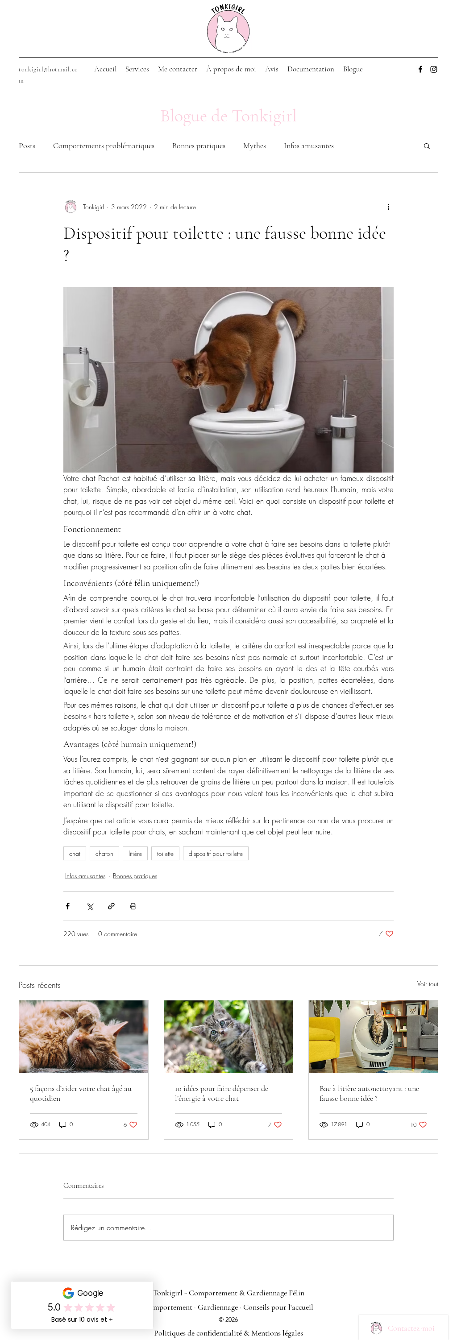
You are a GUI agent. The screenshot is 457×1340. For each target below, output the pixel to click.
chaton (104, 853)
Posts (27, 145)
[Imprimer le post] (133, 906)
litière (135, 853)
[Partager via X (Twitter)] (89, 906)
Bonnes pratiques (198, 145)
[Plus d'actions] (388, 206)
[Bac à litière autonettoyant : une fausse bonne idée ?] (373, 1036)
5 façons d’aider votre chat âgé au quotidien (81, 1093)
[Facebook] (420, 69)
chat (74, 853)
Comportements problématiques (103, 145)
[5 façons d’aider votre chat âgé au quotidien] (83, 1036)
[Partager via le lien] (111, 906)
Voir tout (427, 983)
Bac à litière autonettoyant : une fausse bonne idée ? (369, 1093)
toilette (165, 853)
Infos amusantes (309, 145)
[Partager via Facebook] (67, 906)
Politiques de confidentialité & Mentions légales (228, 1333)
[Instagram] (433, 69)
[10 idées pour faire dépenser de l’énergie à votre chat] (228, 1036)
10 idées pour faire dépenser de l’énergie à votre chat (221, 1093)
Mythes (254, 145)
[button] (427, 145)
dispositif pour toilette (216, 853)
